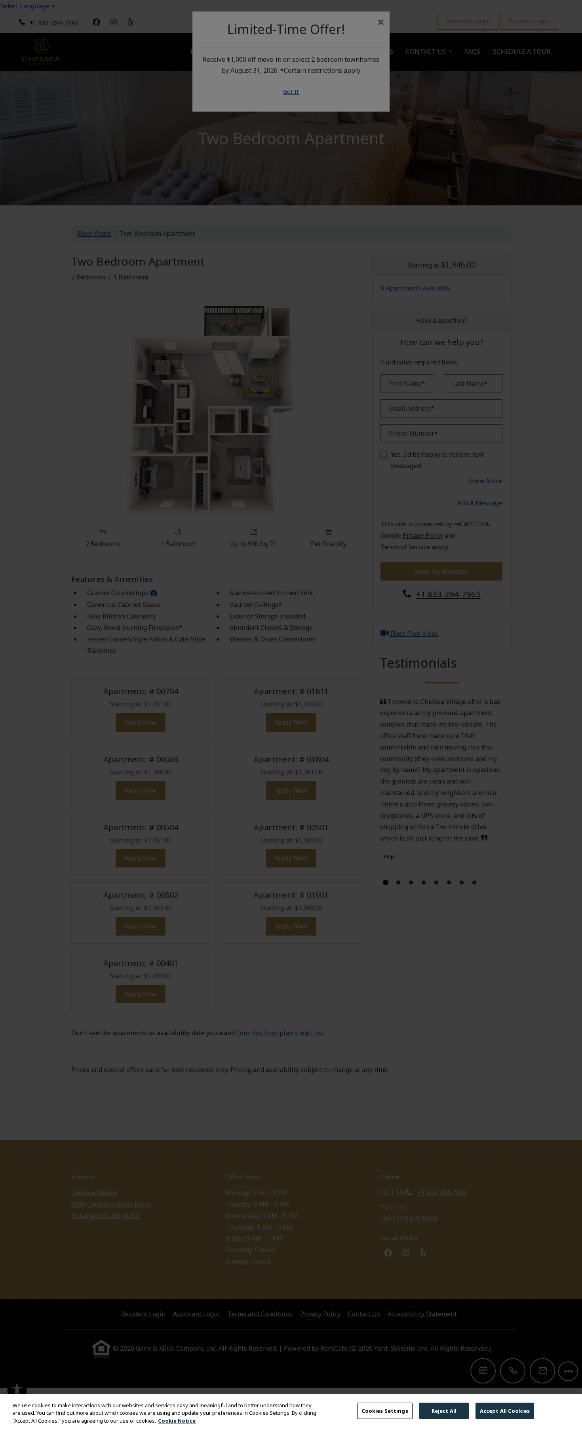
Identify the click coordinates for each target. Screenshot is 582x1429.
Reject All (444, 1410)
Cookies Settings (384, 1410)
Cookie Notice (177, 1420)
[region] (291, 1411)
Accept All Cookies (505, 1410)
